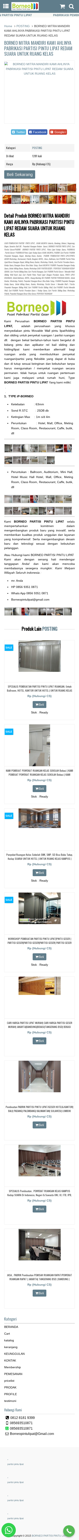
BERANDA (11, 1327)
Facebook (39, 132)
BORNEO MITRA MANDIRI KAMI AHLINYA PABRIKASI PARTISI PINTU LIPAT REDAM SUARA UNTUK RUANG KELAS (38, 48)
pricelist (9, 1380)
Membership (12, 1367)
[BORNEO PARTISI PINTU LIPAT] (25, 9)
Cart (7, 1333)
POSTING (23, 26)
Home (8, 26)
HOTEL (40, 259)
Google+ (60, 132)
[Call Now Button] (69, 1531)
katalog (9, 1340)
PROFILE (10, 1394)
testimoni (10, 1401)
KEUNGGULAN (14, 1353)
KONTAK (10, 1360)
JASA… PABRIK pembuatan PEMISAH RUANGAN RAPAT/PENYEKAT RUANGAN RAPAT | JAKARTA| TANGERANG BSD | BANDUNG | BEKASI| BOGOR (39, 1279)
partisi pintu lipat (15, 1464)
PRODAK (10, 1387)
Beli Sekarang (20, 174)
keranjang (10, 1347)
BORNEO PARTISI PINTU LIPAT (50, 1535)
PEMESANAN (13, 1374)
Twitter (20, 132)
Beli (41, 704)
